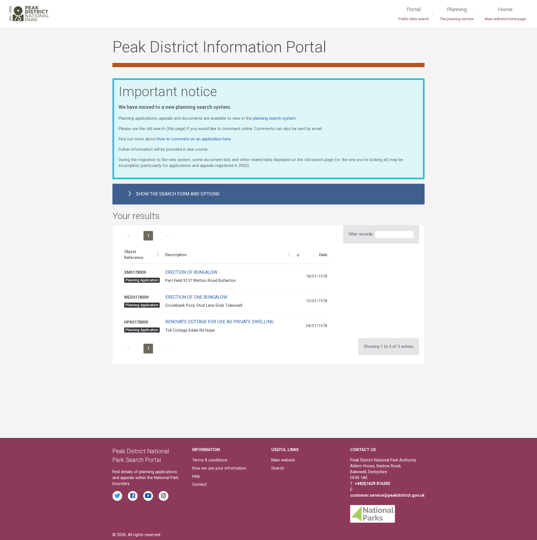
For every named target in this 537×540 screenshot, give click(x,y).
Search (277, 468)
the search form (178, 194)
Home (505, 13)
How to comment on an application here (194, 139)
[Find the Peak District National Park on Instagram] (163, 496)
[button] (158, 255)
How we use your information (219, 468)
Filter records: (361, 234)
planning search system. (274, 118)
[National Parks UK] (372, 512)
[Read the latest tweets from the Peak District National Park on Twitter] (117, 496)
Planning (457, 13)
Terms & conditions (209, 460)
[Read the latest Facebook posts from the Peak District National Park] (133, 496)
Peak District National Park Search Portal (140, 456)
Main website (283, 460)
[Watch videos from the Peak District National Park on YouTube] (148, 496)
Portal (413, 13)
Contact (199, 484)
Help (196, 476)
